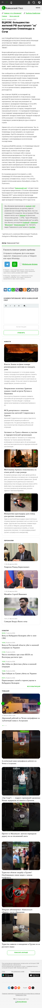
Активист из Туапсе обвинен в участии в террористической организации (20, 433)
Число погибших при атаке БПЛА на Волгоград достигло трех (17, 655)
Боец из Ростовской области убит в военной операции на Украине (20, 646)
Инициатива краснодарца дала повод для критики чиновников (19, 514)
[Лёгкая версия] (11, 3)
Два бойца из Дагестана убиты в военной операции (19, 665)
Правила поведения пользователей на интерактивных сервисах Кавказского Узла (21, 994)
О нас (3, 971)
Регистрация (21, 327)
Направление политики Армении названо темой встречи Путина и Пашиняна (18, 391)
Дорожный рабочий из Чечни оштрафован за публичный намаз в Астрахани (21, 719)
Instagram (33, 222)
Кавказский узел (21, 188)
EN (7, 2)
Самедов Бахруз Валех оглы (15, 621)
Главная (4, 16)
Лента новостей (14, 16)
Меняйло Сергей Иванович (15, 594)
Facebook (26, 222)
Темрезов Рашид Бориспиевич (16, 567)
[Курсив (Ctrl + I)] (10, 306)
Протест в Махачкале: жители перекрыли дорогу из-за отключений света (19, 834)
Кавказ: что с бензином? (13, 13)
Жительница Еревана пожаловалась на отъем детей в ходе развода (20, 470)
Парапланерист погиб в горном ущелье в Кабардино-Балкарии (19, 681)
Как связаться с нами (17, 971)
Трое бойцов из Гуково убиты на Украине (19, 673)
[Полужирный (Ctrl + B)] (6, 306)
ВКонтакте (8, 225)
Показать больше (21, 952)
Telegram (22, 215)
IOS (34, 206)
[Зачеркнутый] (19, 306)
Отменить (21, 333)
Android (28, 206)
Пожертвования (35, 971)
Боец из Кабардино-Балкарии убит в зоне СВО (19, 636)
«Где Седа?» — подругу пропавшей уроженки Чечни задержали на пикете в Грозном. (21, 799)
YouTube (32, 227)
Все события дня (33, 686)
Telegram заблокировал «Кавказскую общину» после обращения (17, 910)
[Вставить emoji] (24, 306)
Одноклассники (19, 225)
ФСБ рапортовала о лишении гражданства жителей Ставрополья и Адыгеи (19, 413)
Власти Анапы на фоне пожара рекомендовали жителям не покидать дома (19, 367)
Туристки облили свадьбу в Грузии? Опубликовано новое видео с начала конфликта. (17, 875)
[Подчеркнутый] (14, 306)
